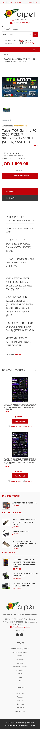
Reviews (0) (10, 198)
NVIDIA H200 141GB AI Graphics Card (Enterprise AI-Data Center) (24, 522)
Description (10, 191)
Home (4, 2)
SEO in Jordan (20, 726)
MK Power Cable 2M (20, 531)
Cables (20, 677)
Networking (20, 670)
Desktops (20, 659)
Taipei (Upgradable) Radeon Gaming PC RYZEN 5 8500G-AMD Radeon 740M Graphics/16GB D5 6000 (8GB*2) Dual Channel (20, 461)
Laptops (20, 663)
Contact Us (20, 708)
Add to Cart (20, 421)
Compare (12, 43)
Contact (10, 2)
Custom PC (19, 354)
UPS (20, 681)
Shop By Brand (20, 711)
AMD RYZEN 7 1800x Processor (24, 503)
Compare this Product (14, 156)
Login (36, 2)
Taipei (35, 145)
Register (30, 2)
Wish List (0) (12, 41)
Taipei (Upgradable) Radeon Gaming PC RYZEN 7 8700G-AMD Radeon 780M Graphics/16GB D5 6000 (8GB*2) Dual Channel (20, 406)
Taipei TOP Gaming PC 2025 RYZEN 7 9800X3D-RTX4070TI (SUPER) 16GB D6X (20, 60)
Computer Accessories (20, 652)
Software (20, 674)
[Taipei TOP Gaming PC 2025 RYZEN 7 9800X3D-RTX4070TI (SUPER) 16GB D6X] (20, 87)
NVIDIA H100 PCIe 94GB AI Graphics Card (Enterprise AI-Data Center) (24, 543)
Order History (20, 704)
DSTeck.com (31, 726)
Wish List (20, 700)
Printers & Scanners (20, 666)
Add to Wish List (12, 153)
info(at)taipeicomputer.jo (21, 627)
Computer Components (20, 648)
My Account (18, 2)
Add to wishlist (16, 426)
